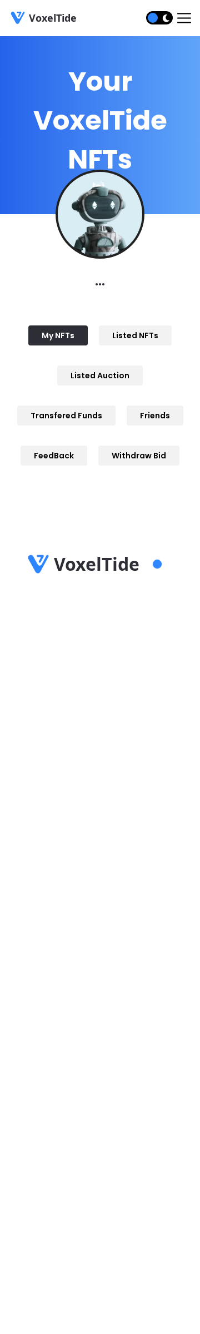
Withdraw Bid (139, 455)
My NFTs (58, 335)
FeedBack (54, 455)
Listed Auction (100, 375)
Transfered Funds (66, 415)
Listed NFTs (135, 335)
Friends (155, 415)
